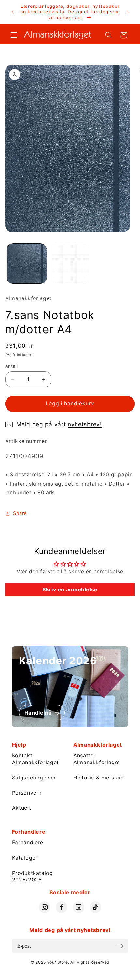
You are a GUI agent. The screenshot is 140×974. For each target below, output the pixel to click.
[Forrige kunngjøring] (12, 12)
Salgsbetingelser (34, 777)
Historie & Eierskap (98, 777)
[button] (13, 35)
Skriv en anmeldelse (70, 589)
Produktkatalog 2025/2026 (32, 876)
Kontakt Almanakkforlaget (35, 758)
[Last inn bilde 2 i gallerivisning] (70, 263)
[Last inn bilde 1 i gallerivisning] (27, 263)
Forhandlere (27, 842)
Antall (11, 366)
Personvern (27, 793)
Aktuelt (21, 808)
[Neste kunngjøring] (127, 12)
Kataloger (25, 857)
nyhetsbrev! (85, 424)
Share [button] (20, 513)
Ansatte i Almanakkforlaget (96, 758)
